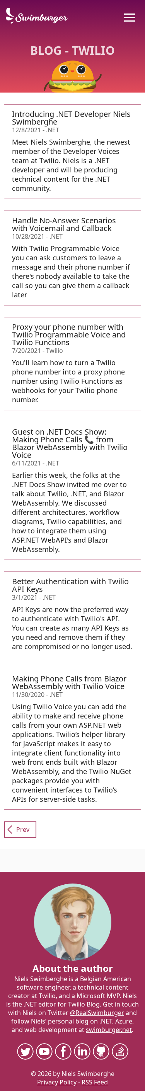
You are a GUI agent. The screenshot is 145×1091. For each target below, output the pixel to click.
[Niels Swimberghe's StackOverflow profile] (120, 1051)
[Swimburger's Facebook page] (63, 1051)
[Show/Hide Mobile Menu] (129, 17)
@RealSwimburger (97, 1012)
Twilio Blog (84, 1004)
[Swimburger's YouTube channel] (44, 1051)
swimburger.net (109, 1029)
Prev (22, 829)
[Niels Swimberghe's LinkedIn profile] (82, 1051)
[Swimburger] (40, 16)
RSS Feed (95, 1082)
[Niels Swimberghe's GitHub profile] (101, 1051)
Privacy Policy (57, 1082)
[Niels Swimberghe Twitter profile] (25, 1051)
